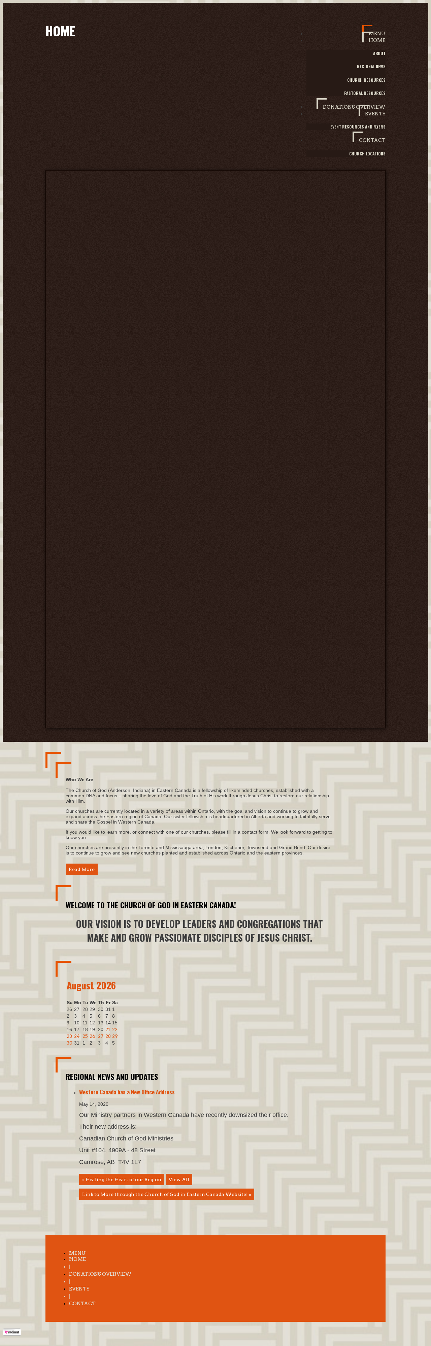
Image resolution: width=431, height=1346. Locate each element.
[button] (374, 31)
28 (108, 1036)
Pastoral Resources (365, 93)
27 (100, 1036)
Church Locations (367, 153)
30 (69, 1043)
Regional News (371, 66)
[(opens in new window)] (12, 1334)
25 (85, 1036)
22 (115, 1029)
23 (69, 1036)
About (379, 53)
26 (92, 1036)
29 (115, 1036)
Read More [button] (82, 869)
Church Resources (366, 80)
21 (107, 1029)
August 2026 (91, 985)
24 (77, 1036)
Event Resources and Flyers (358, 126)
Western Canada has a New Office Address (127, 1092)
